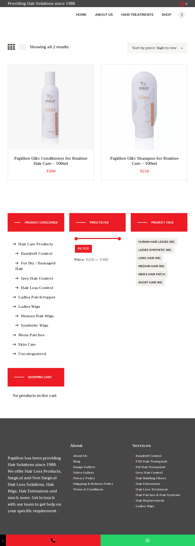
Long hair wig (149, 258)
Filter (83, 248)
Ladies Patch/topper (37, 297)
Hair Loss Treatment (152, 489)
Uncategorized (32, 354)
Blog (76, 461)
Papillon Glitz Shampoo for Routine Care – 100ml (144, 161)
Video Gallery (83, 472)
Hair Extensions (148, 484)
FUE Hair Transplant (151, 461)
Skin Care (27, 344)
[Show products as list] (22, 47)
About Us (80, 456)
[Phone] (53, 540)
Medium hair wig (151, 266)
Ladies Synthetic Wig (154, 250)
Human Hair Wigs (37, 316)
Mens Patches (31, 335)
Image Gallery (84, 467)
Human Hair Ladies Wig (156, 242)
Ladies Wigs (29, 306)
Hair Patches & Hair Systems (158, 495)
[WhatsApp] (148, 540)
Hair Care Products (35, 244)
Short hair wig (150, 282)
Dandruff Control (36, 253)
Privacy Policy (84, 478)
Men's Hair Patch (151, 274)
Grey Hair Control (37, 278)
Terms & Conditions (88, 489)
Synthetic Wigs (34, 325)
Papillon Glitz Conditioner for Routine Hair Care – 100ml (50, 161)
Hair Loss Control (37, 288)
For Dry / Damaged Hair (35, 266)
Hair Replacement (150, 500)
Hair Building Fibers (151, 478)
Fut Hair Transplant (150, 467)
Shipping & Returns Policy (93, 484)
